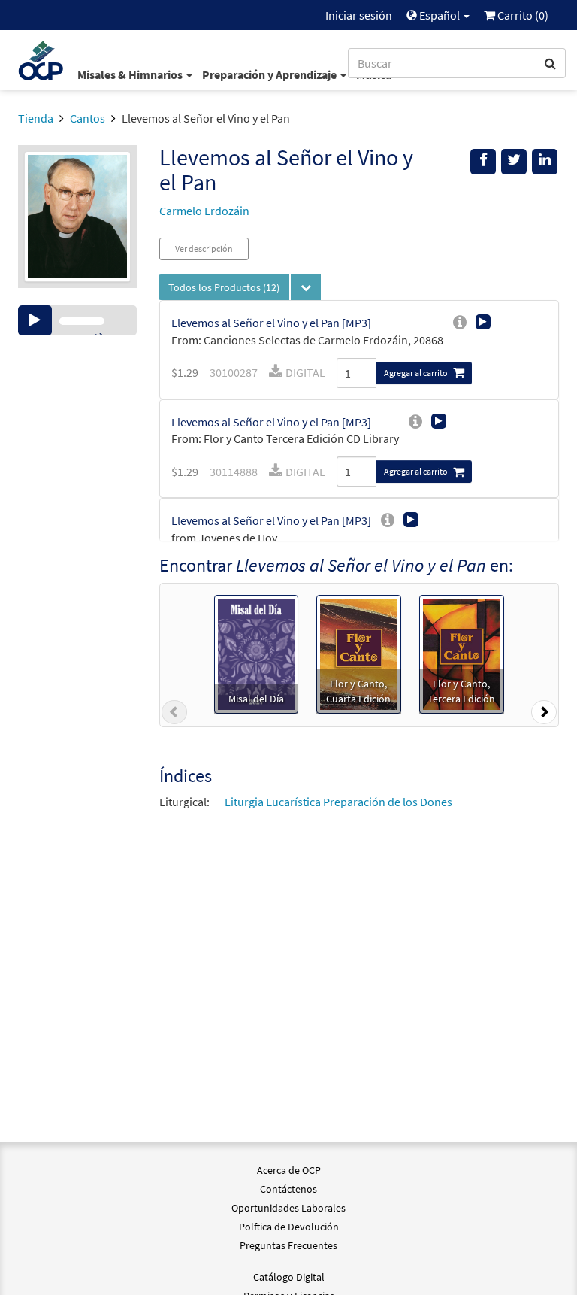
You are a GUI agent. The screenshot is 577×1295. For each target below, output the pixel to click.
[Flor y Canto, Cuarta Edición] (358, 652)
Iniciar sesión (358, 15)
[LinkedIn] (544, 161)
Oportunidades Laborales (288, 1208)
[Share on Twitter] (514, 161)
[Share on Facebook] (483, 161)
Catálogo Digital (289, 1277)
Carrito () (521, 15)
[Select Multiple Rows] (306, 287)
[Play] (35, 320)
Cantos (87, 118)
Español (439, 15)
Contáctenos (288, 1189)
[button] (174, 715)
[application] (77, 320)
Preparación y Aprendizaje (270, 74)
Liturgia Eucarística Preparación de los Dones (338, 801)
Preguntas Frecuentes (288, 1245)
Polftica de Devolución (289, 1226)
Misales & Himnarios (131, 74)
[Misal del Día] (256, 652)
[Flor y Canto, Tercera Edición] (461, 652)
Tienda (35, 118)
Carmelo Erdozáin (204, 210)
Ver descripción (204, 248)
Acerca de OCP (289, 1170)
